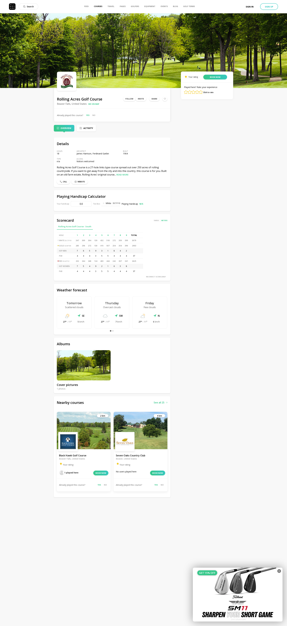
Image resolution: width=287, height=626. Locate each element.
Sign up (269, 6)
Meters (164, 220)
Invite (141, 99)
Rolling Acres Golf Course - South (74, 226)
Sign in (250, 6)
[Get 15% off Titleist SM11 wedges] (238, 595)
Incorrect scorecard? (156, 277)
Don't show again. (238, 619)
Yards (156, 220)
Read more (122, 174)
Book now (101, 473)
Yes (87, 115)
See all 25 (159, 402)
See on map (93, 104)
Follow (129, 99)
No (93, 115)
